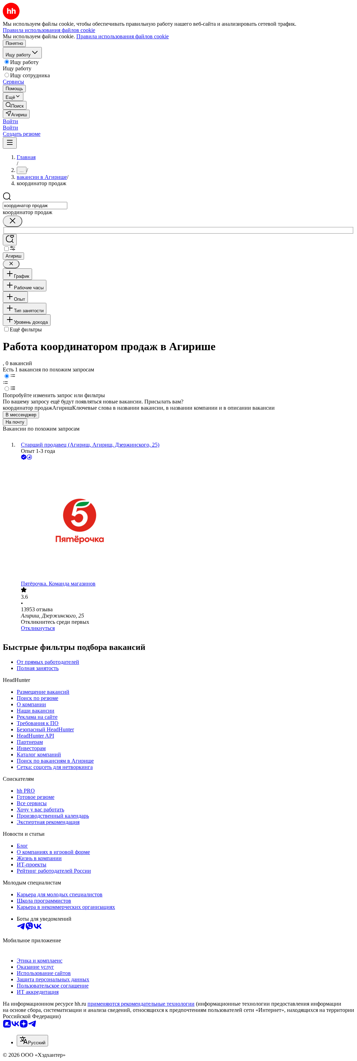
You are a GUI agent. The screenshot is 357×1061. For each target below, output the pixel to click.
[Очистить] (12, 221)
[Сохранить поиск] (10, 239)
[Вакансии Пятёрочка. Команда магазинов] (185, 521)
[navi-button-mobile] (10, 143)
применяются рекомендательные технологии (141, 1004)
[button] (10, 121)
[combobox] (35, 205)
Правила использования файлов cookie (122, 36)
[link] (14, 105)
